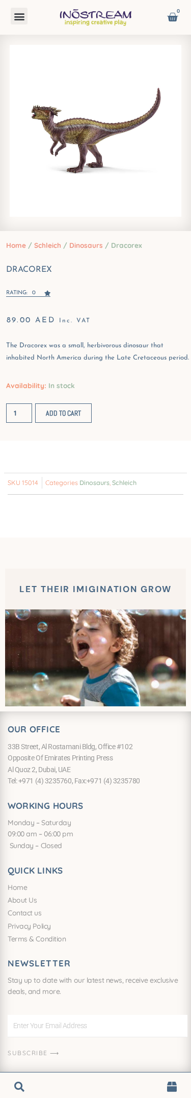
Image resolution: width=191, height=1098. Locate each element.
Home (16, 245)
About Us (22, 900)
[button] (19, 16)
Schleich (47, 245)
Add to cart (63, 413)
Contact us (25, 912)
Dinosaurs (86, 245)
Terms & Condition (37, 938)
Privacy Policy (29, 926)
